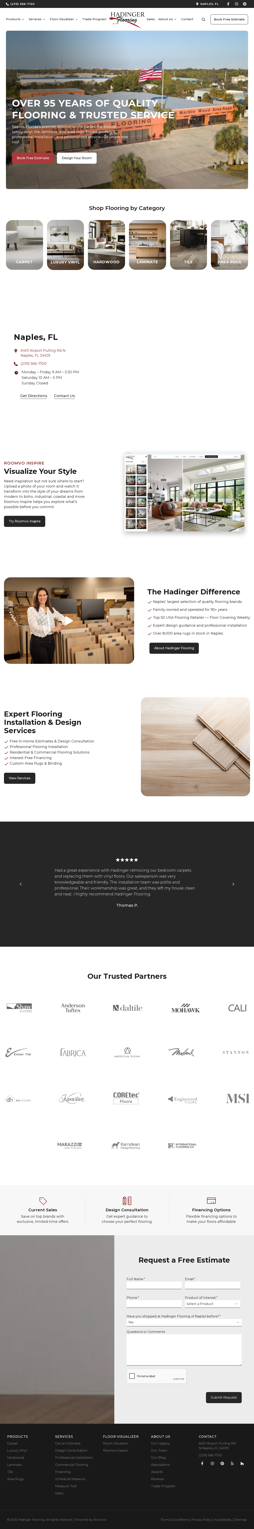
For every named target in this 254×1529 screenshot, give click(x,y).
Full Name (136, 1279)
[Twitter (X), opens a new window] (244, 4)
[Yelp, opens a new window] (232, 1463)
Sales (151, 19)
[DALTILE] (128, 1008)
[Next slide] (233, 884)
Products (13, 19)
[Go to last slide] (21, 884)
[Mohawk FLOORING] (185, 1008)
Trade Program (94, 19)
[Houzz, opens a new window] (242, 1463)
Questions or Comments (146, 1332)
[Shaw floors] (20, 1008)
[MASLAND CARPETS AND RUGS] (181, 1052)
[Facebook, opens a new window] (228, 4)
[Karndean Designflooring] (125, 1145)
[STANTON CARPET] (236, 1052)
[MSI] (237, 1098)
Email (190, 1279)
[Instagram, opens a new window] (236, 4)
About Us (165, 19)
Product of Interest (201, 1298)
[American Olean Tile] (127, 1052)
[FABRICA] (73, 1052)
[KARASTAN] (72, 1098)
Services (35, 19)
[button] (203, 19)
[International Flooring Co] (182, 1145)
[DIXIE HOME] (18, 1098)
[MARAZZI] (70, 1145)
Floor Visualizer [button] (62, 19)
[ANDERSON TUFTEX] (73, 1008)
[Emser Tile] (18, 1052)
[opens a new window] (174, 4)
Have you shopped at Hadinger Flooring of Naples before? (174, 1316)
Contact (187, 19)
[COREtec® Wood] (126, 1098)
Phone (133, 1298)
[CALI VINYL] (237, 1008)
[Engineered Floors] (182, 1098)
